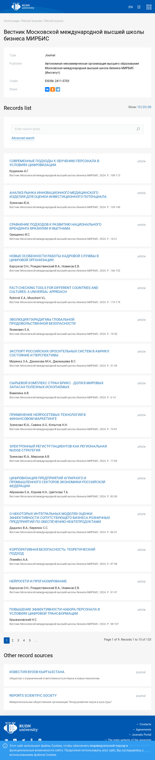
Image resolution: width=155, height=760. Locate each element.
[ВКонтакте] (47, 89)
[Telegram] (58, 89)
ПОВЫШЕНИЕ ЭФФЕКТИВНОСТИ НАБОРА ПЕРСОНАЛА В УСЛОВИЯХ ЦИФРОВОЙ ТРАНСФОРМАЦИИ (54, 611)
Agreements (143, 729)
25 (144, 107)
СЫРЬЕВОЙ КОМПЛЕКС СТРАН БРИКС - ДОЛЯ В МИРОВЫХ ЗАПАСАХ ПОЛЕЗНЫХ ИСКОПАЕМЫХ (56, 385)
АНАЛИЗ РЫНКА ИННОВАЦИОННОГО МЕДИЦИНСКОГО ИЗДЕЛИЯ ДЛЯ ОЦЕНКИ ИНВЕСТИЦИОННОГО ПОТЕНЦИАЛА (58, 195)
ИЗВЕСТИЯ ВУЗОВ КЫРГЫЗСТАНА (36, 672)
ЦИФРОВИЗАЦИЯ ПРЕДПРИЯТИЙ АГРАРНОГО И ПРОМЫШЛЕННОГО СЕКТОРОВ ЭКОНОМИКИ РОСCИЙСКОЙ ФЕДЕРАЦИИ (57, 482)
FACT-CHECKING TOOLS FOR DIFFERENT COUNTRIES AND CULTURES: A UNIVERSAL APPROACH (53, 290)
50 (149, 107)
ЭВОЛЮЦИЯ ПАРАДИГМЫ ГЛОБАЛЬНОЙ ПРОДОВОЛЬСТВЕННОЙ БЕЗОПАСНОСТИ (42, 321)
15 (139, 107)
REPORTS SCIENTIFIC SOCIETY (33, 695)
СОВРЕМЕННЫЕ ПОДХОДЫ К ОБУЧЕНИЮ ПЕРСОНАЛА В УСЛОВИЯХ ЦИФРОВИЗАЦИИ (54, 163)
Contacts (145, 724)
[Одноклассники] (52, 89)
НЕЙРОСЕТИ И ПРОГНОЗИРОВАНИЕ (38, 581)
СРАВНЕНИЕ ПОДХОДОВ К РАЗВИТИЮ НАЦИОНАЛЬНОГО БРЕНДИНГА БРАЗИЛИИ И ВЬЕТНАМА (55, 226)
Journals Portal (141, 734)
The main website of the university (129, 740)
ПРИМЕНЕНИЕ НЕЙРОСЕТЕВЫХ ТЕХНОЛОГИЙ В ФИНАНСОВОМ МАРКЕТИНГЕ (47, 417)
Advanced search (23, 138)
